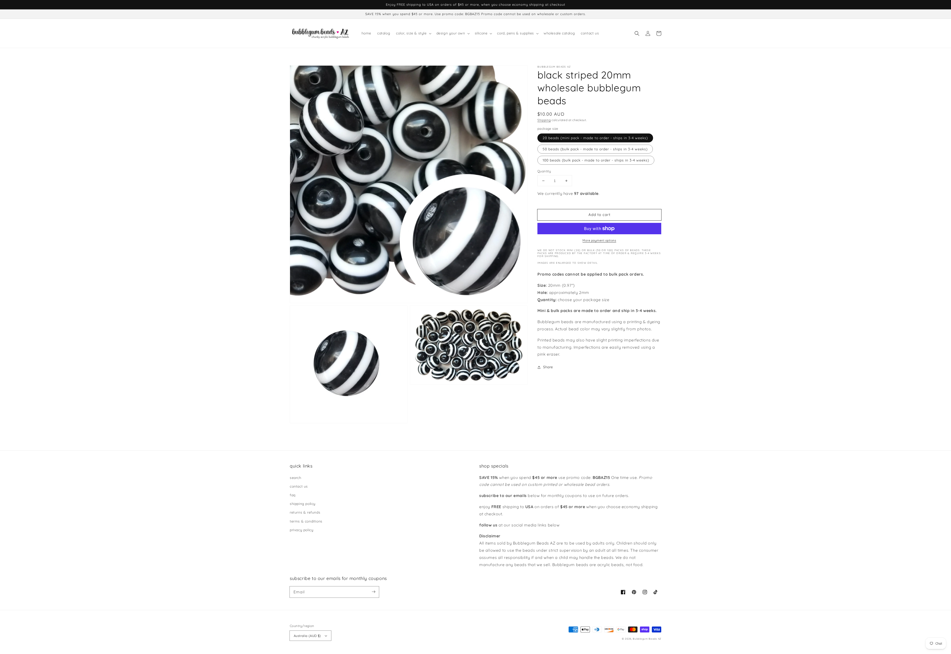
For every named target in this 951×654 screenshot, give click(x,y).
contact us (299, 486)
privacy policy (301, 530)
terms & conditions (306, 521)
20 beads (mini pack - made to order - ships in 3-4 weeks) (595, 138)
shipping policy (303, 503)
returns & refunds (305, 512)
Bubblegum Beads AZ (647, 638)
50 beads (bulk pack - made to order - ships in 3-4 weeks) (595, 149)
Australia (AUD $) (307, 636)
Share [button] (548, 367)
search (295, 477)
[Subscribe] (373, 591)
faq (292, 495)
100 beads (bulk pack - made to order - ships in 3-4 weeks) (596, 160)
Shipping (544, 120)
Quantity (544, 171)
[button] (637, 33)
